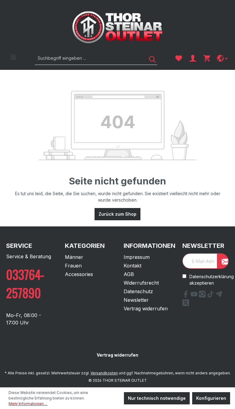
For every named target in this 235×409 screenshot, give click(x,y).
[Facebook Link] (186, 296)
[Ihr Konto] (193, 58)
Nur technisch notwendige (157, 398)
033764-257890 (25, 283)
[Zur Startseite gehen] (117, 27)
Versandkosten (104, 373)
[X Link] (185, 304)
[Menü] (13, 57)
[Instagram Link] (203, 296)
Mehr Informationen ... (28, 403)
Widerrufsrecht (141, 283)
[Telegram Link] (218, 296)
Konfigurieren (211, 398)
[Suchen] (150, 58)
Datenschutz (138, 291)
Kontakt (132, 266)
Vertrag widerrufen (146, 308)
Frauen (73, 266)
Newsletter (136, 300)
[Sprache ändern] (223, 58)
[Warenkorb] (207, 58)
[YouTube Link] (195, 296)
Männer (74, 257)
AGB (129, 274)
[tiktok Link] (211, 296)
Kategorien (85, 245)
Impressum (137, 257)
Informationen (149, 245)
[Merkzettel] (179, 58)
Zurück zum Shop (117, 214)
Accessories (79, 274)
